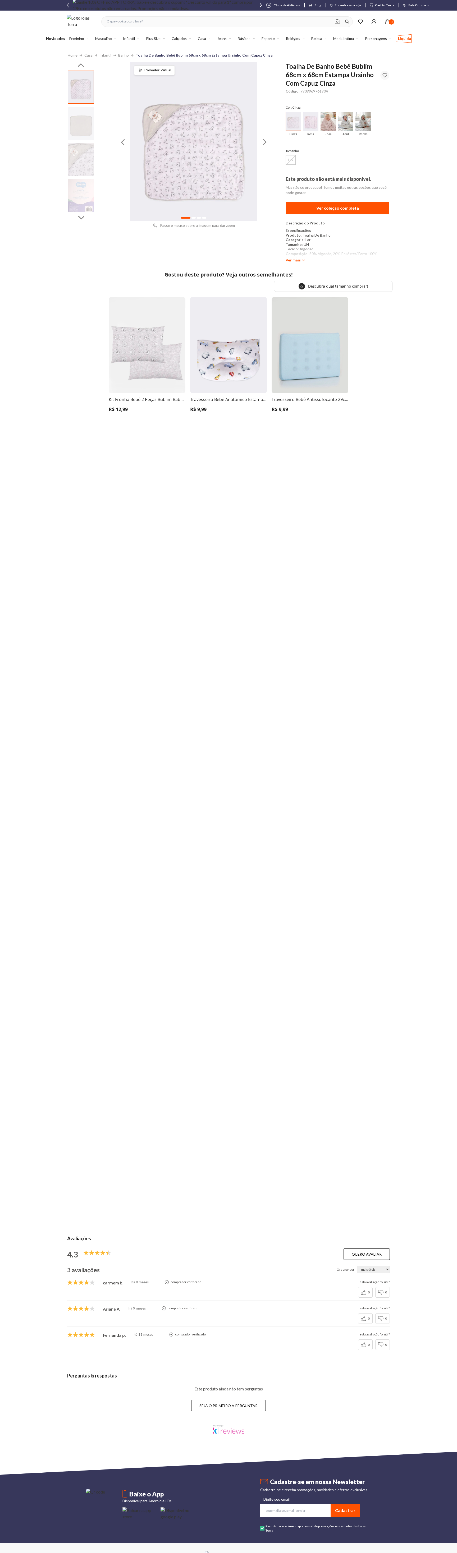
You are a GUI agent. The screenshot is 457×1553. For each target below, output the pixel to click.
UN (290, 160)
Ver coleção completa (337, 207)
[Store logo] (81, 21)
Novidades (55, 38)
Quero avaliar (367, 1254)
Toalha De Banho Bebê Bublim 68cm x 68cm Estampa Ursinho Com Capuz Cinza (204, 55)
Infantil (105, 55)
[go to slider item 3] (81, 195)
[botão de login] (373, 21)
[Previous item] (68, 5)
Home (72, 55)
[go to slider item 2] (81, 159)
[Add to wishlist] (384, 75)
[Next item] (261, 5)
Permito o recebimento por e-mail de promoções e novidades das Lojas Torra (316, 1528)
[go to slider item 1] (81, 123)
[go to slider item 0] (81, 87)
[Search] (347, 22)
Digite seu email (276, 1499)
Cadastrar (345, 1510)
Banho (123, 55)
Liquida (404, 38)
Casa (88, 55)
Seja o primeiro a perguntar (228, 1405)
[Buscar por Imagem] (337, 21)
